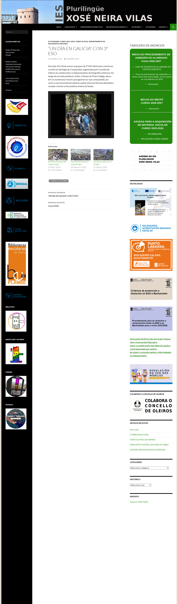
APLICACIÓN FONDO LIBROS (154, 139)
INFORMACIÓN (155, 134)
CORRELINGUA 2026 (139, 434)
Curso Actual (81, 41)
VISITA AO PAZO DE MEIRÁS (142, 439)
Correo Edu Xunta (12, 78)
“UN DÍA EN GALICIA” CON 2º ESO (63, 194)
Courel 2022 (56, 204)
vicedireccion (72, 59)
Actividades (150, 27)
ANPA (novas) (11, 72)
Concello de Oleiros (58, 181)
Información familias (13, 67)
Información (153, 84)
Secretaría (136, 27)
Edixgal (8, 55)
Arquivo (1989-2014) (139, 502)
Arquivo (9, 90)
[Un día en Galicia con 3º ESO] (103, 154)
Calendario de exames (13, 64)
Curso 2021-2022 (67, 41)
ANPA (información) (13, 69)
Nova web (134, 429)
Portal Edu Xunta (12, 81)
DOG (7, 83)
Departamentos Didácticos (91, 27)
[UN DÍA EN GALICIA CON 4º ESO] (81, 154)
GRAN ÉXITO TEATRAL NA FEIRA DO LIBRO (149, 444)
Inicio (58, 27)
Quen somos (70, 27)
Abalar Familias (11, 62)
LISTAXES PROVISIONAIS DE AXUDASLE (147, 449)
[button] (74, 127)
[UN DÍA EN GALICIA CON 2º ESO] (58, 154)
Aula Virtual (10, 52)
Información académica (116, 27)
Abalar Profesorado (13, 50)
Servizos (162, 27)
